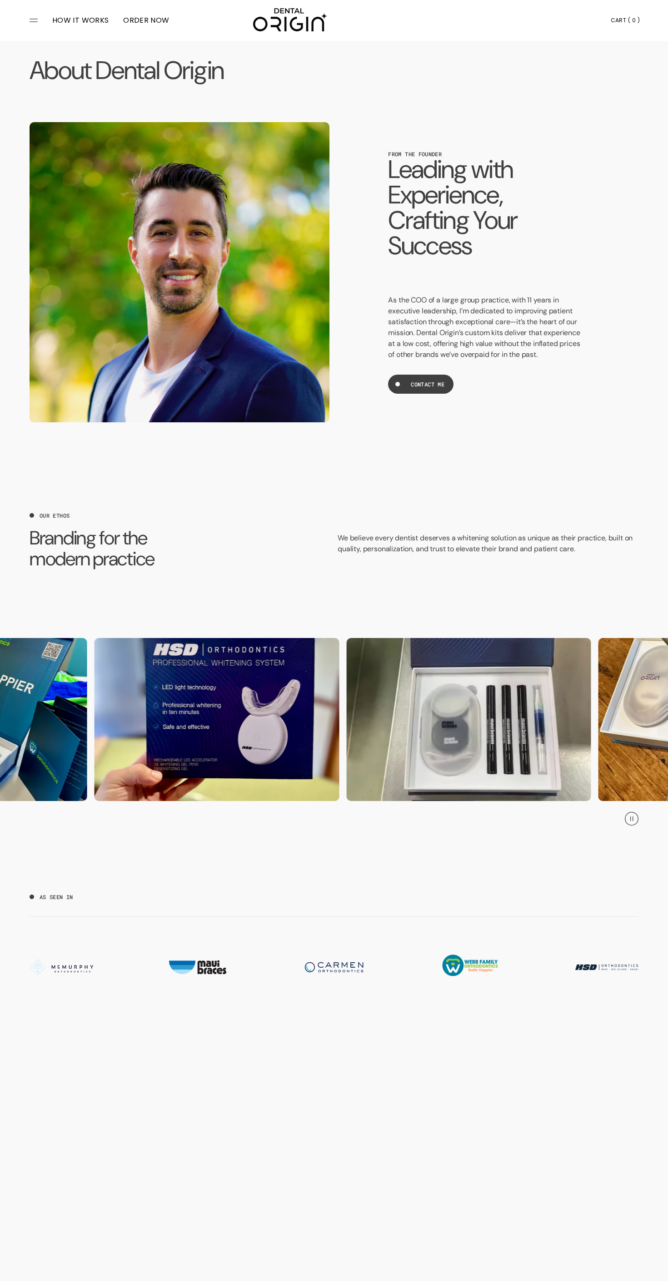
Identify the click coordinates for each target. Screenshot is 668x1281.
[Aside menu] (35, 20)
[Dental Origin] (288, 22)
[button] (625, 20)
